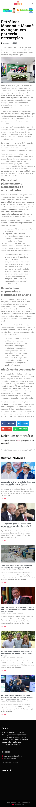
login (19, 441)
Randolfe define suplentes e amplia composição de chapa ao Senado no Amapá (16, 653)
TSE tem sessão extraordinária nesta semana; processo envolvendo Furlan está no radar (17, 609)
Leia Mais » (4, 499)
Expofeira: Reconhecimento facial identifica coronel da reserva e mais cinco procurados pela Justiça (17, 697)
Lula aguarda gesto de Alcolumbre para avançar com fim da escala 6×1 (16, 525)
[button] (32, 3)
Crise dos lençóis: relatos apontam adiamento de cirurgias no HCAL (16, 566)
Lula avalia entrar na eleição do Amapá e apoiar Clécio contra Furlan (18, 483)
